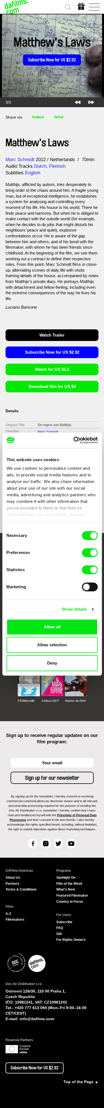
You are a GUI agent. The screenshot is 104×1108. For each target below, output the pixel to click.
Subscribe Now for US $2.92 (52, 60)
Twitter (59, 117)
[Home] (16, 7)
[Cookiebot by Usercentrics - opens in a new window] (74, 440)
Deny (52, 663)
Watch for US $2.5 (52, 369)
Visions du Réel (75, 700)
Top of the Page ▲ (81, 1082)
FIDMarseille (26, 700)
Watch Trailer (52, 335)
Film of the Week (69, 884)
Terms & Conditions (21, 889)
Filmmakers (15, 919)
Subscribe (64, 922)
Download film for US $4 (52, 386)
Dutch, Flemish (49, 166)
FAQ (59, 928)
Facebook (38, 117)
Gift (59, 934)
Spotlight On (65, 877)
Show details (74, 609)
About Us (13, 877)
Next (91, 102)
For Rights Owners (71, 940)
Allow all (52, 626)
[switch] (90, 552)
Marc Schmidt (20, 159)
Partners (12, 884)
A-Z (8, 914)
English (32, 172)
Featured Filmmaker (72, 895)
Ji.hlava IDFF (50, 700)
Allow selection (52, 644)
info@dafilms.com (37, 1019)
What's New (65, 889)
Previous (77, 102)
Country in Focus (69, 902)
